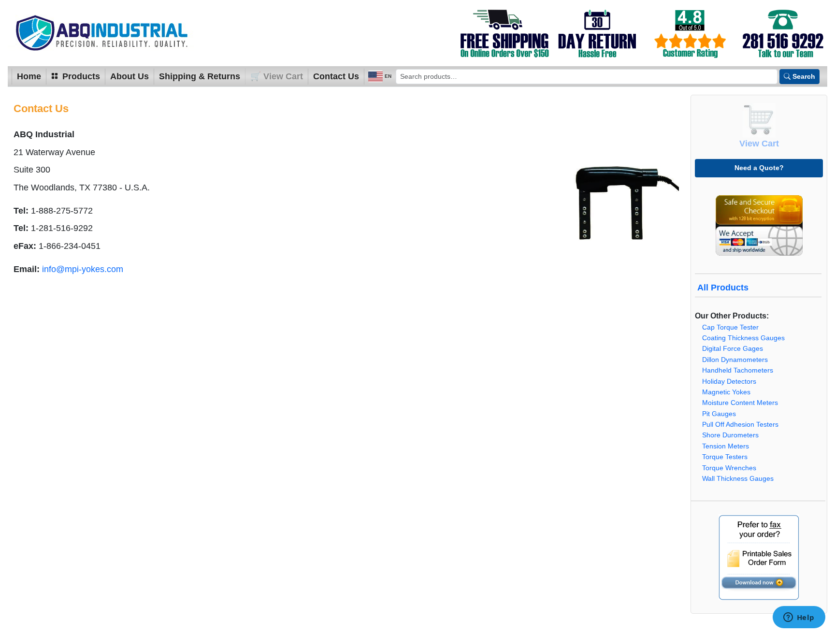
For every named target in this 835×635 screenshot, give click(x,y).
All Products (723, 287)
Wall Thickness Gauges (738, 478)
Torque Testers (725, 457)
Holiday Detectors (729, 381)
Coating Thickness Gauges (743, 338)
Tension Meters (725, 446)
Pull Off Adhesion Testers (740, 424)
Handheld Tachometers (737, 370)
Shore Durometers (730, 435)
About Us (129, 76)
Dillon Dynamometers (735, 359)
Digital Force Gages (732, 348)
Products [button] (80, 76)
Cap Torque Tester (730, 327)
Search (803, 76)
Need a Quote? (759, 168)
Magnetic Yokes (726, 392)
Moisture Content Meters (740, 402)
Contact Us (336, 76)
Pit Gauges (719, 414)
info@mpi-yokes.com (82, 269)
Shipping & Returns (199, 76)
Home (29, 76)
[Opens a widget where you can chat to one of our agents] (798, 618)
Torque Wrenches (729, 468)
